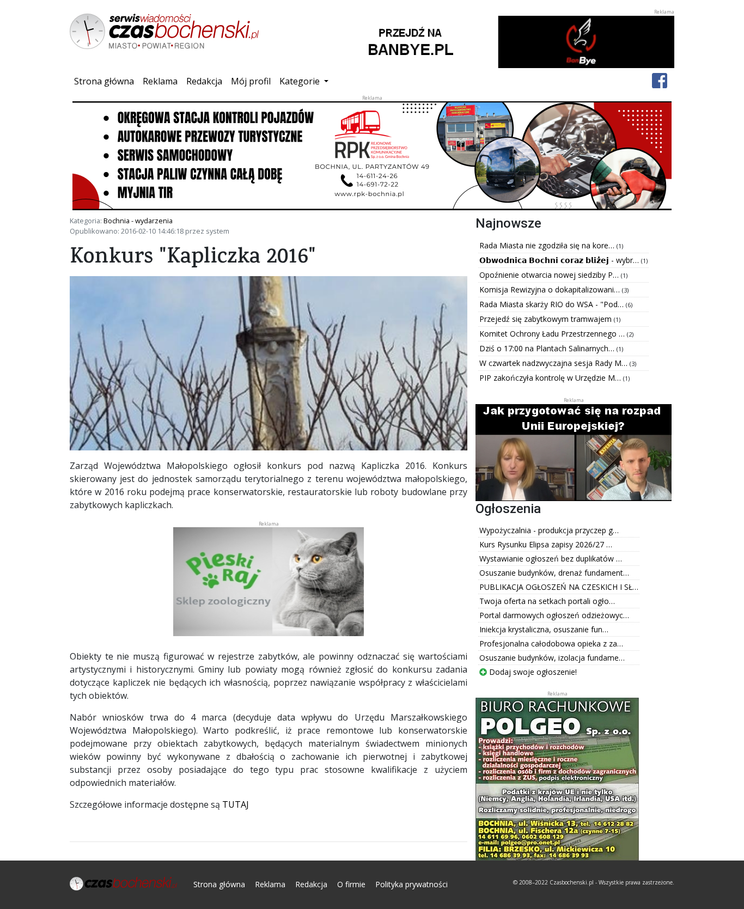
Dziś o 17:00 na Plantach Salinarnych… (548, 348)
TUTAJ (235, 804)
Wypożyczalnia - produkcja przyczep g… (549, 530)
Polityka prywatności (411, 884)
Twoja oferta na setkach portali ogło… (547, 601)
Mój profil (251, 81)
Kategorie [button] (300, 81)
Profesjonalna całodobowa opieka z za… (551, 643)
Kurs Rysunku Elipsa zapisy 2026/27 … (545, 544)
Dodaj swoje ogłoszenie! (532, 672)
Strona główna (106, 81)
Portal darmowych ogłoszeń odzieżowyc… (554, 615)
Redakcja (204, 81)
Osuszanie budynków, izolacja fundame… (552, 657)
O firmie (351, 884)
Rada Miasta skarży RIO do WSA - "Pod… (552, 304)
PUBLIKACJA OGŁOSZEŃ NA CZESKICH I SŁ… (558, 587)
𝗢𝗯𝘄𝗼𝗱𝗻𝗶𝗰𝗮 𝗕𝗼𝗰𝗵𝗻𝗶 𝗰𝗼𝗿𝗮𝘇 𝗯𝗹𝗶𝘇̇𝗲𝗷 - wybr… (560, 260)
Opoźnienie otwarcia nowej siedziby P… (550, 275)
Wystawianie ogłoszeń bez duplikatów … (550, 558)
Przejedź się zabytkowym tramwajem (546, 319)
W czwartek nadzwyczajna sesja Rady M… (554, 363)
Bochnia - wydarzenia (138, 220)
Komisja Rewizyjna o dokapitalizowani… (550, 289)
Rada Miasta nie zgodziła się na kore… (548, 245)
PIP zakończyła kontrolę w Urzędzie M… (551, 378)
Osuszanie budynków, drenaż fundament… (554, 573)
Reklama (160, 81)
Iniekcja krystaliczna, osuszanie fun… (543, 629)
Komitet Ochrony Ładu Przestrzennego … (553, 333)
